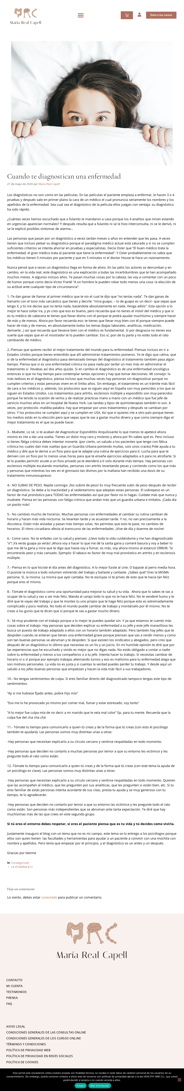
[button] (81, 15)
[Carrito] (127, 15)
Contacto (14, 980)
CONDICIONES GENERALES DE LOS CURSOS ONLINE (43, 1038)
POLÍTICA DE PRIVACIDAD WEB (28, 1050)
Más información (99, 1085)
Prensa (12, 998)
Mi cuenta (14, 986)
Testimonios (16, 992)
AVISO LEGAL (15, 1026)
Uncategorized (20, 862)
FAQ (9, 1004)
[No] (179, 1080)
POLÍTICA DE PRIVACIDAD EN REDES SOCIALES (39, 1056)
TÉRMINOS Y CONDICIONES (26, 1044)
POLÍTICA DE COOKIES (22, 1062)
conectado (49, 897)
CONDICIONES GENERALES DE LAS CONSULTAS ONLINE (46, 1032)
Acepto (80, 1085)
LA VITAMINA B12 (22, 867)
